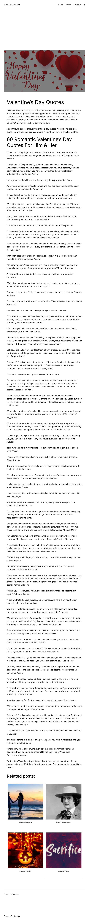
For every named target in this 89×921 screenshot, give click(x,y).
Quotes (15, 894)
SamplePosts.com (12, 4)
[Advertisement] (44, 34)
